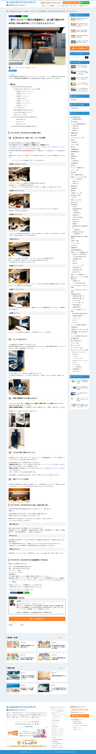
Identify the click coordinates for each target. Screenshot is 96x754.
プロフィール (13, 597)
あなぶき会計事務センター (58, 743)
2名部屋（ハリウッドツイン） (24, 103)
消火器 (74, 206)
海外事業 (73, 188)
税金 (72, 190)
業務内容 (73, 133)
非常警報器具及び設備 (77, 232)
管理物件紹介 (74, 294)
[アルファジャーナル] (27, 723)
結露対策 (73, 156)
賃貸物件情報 (76, 307)
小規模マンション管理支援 (78, 254)
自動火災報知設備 (76, 208)
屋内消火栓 (75, 219)
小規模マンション (75, 193)
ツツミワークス (55, 722)
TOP (8, 11)
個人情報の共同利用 (77, 723)
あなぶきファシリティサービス (59, 714)
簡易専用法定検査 (76, 119)
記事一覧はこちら (61, 637)
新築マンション (75, 200)
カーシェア (75, 364)
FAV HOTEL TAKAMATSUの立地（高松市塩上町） (25, 117)
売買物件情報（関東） (77, 296)
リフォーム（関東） (77, 302)
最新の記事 (21, 597)
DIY (73, 197)
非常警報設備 (76, 233)
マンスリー (73, 243)
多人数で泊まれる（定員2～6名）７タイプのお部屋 (27, 89)
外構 (72, 140)
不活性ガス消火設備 (77, 217)
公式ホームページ (18, 585)
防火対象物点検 (75, 117)
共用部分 (75, 126)
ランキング (73, 343)
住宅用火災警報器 (75, 250)
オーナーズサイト (75, 347)
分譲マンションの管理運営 (48, 5)
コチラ (13, 510)
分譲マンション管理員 (76, 274)
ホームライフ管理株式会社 (58, 711)
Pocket (21, 625)
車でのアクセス (20, 121)
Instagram (11, 589)
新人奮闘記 (73, 338)
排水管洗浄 (75, 160)
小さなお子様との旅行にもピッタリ (23, 112)
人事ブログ (73, 240)
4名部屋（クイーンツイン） (23, 100)
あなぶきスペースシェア (78, 352)
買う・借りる (73, 5)
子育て (74, 322)
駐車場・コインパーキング (77, 177)
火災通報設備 (76, 229)
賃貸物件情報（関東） (77, 298)
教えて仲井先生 (75, 340)
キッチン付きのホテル (19, 107)
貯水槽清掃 (73, 163)
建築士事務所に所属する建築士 (79, 313)
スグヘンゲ (73, 144)
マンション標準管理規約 (77, 124)
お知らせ (27, 11)
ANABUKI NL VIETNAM (57, 747)
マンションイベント (77, 265)
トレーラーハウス (77, 358)
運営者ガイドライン (77, 729)
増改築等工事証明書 (77, 315)
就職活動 (73, 247)
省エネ (74, 320)
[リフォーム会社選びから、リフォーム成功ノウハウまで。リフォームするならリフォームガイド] (27, 743)
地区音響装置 (76, 212)
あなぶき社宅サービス (57, 745)
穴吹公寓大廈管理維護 (57, 739)
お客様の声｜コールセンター (78, 329)
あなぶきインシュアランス (58, 730)
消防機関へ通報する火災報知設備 (80, 226)
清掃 (72, 158)
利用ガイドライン (77, 727)
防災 (72, 165)
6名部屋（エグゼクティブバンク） (25, 91)
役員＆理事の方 (76, 269)
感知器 (75, 210)
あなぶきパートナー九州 (57, 731)
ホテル (72, 245)
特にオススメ (74, 345)
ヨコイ (74, 356)
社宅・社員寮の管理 (76, 174)
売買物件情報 (76, 304)
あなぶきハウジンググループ (16, 11)
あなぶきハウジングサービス (58, 709)
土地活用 (73, 327)
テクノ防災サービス (56, 716)
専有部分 (75, 128)
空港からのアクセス (21, 124)
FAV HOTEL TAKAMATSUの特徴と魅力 (22, 86)
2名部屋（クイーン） (21, 105)
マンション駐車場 (76, 179)
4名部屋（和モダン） (21, 98)
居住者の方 (75, 272)
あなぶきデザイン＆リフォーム (59, 728)
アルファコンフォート (76, 137)
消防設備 (73, 204)
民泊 (10, 70)
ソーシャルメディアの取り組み (79, 725)
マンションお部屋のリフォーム (79, 309)
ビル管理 (73, 142)
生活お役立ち (74, 195)
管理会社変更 (76, 267)
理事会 (74, 130)
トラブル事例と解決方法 (78, 256)
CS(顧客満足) (76, 369)
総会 (72, 147)
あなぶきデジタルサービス (58, 733)
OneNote (75, 354)
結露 (72, 154)
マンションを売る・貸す (62, 5)
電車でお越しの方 (20, 119)
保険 (74, 263)
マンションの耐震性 (76, 167)
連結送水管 (75, 215)
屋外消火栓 (75, 221)
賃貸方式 (75, 181)
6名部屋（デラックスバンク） (24, 93)
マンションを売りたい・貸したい (79, 285)
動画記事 (73, 186)
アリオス (54, 718)
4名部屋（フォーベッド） (22, 96)
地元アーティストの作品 (20, 114)
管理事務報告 (74, 151)
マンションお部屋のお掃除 (77, 324)
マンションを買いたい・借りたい (79, 289)
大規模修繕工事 (76, 258)
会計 (74, 261)
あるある (73, 202)
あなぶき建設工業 (56, 720)
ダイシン (54, 724)
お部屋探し (75, 280)
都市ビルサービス (56, 712)
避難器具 (75, 223)
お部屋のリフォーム (83, 5)
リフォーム (73, 170)
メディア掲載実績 (76, 366)
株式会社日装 (55, 726)
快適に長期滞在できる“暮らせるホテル (23, 110)
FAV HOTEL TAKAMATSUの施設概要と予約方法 (24, 126)
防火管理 (73, 135)
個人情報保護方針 (77, 721)
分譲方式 (75, 183)
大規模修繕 (73, 149)
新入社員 (73, 121)
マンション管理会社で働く (77, 336)
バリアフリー (76, 317)
